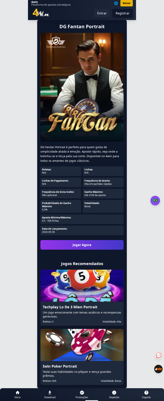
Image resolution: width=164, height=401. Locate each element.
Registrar (123, 13)
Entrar (102, 13)
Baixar (126, 3)
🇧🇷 (155, 200)
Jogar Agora (82, 245)
